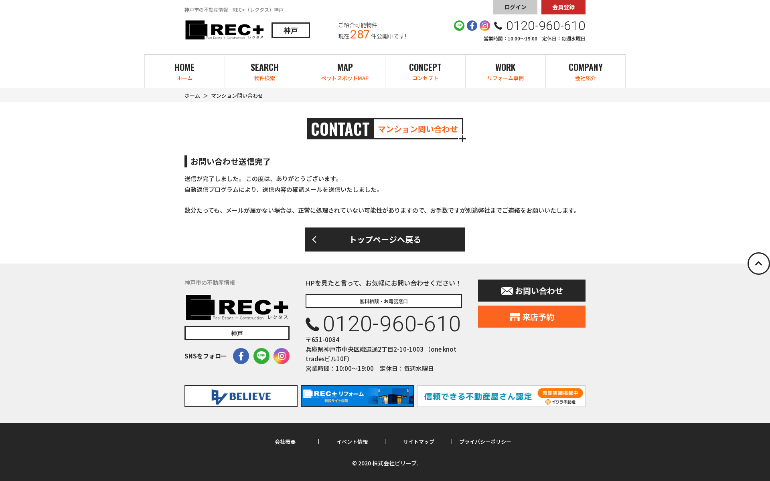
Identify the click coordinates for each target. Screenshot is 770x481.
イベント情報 (352, 442)
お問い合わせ (539, 290)
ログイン (515, 7)
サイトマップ (418, 442)
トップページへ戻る (385, 239)
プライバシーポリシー (485, 442)
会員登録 (563, 7)
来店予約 (538, 316)
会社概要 (285, 442)
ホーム (192, 95)
